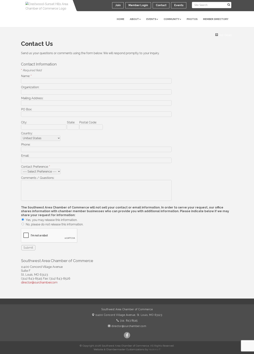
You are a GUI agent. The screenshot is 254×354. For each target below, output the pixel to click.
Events (151, 19)
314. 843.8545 (128, 320)
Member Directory (215, 19)
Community (171, 19)
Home (120, 19)
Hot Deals (225, 34)
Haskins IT (155, 349)
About (134, 19)
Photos (192, 19)
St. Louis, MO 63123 (128, 314)
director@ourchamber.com (39, 282)
